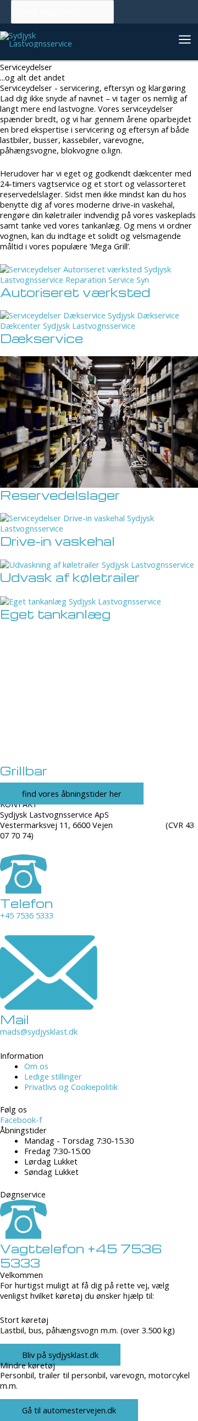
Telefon (26, 903)
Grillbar (23, 770)
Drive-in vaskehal (57, 541)
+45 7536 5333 (26, 915)
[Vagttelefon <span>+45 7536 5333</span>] (23, 1235)
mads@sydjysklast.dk (39, 1031)
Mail (14, 1019)
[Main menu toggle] (185, 39)
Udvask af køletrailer (70, 577)
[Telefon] (23, 890)
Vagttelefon (81, 1255)
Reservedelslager (60, 495)
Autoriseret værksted (75, 292)
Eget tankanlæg (55, 613)
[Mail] (48, 1006)
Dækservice (41, 338)
